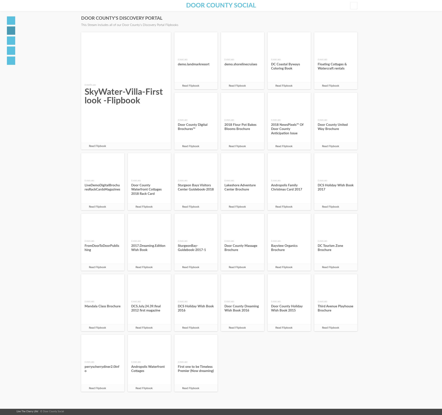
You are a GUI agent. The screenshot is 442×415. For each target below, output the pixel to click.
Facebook (101, 136)
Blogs (11, 61)
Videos (11, 50)
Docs (11, 30)
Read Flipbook (97, 146)
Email (134, 136)
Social (11, 40)
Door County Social (221, 5)
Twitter (118, 136)
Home (11, 20)
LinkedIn (151, 136)
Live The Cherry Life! (27, 411)
